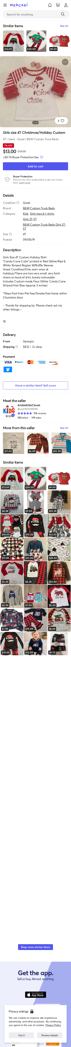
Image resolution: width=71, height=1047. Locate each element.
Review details (49, 1035)
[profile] (66, 5)
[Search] (62, 14)
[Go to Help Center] (17, 203)
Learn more (24, 182)
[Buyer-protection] (41, 157)
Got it (21, 1035)
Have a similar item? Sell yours (35, 385)
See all (64, 428)
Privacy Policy (53, 1025)
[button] (50, 5)
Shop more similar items (35, 947)
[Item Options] (65, 62)
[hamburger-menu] (5, 5)
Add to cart (35, 166)
